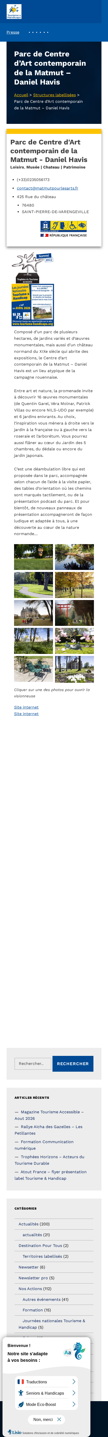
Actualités (28, 1224)
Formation (33, 1310)
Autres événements (42, 1299)
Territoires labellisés (42, 1256)
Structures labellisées (54, 95)
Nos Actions (30, 1288)
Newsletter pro (33, 1278)
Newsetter (29, 1267)
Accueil (21, 95)
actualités (32, 1234)
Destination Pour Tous (40, 1245)
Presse (13, 32)
